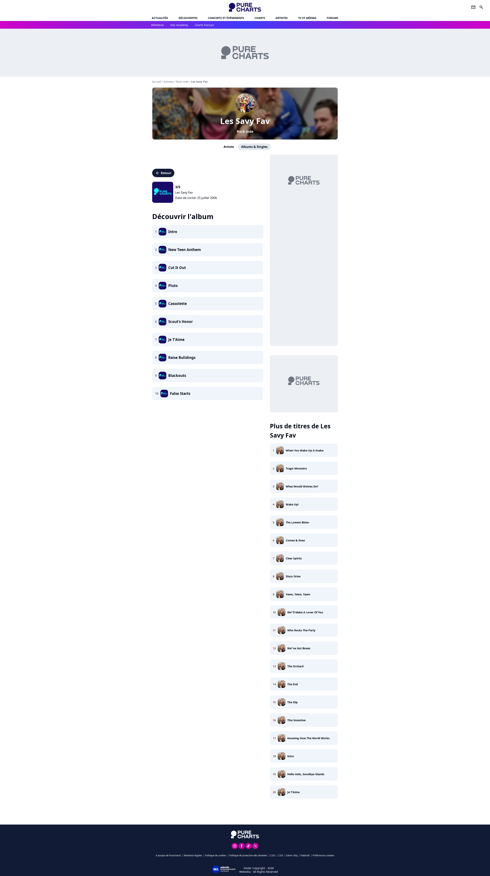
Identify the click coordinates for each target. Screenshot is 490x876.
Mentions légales (193, 855)
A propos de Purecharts (168, 855)
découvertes (188, 18)
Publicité (305, 855)
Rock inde (245, 131)
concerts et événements (226, 18)
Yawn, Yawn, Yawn (298, 594)
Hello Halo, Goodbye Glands (305, 774)
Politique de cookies (215, 855)
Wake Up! (292, 504)
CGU (272, 855)
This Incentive (296, 720)
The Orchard (295, 666)
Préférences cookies (323, 855)
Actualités (160, 18)
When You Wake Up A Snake (304, 450)
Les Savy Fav (245, 120)
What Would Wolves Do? (302, 486)
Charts (260, 18)
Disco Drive (293, 576)
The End (292, 684)
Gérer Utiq (291, 855)
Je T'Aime (293, 792)
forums (332, 18)
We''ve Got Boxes (298, 648)
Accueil (156, 81)
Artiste (229, 147)
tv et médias (307, 18)
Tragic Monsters (296, 468)
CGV (280, 855)
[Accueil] (245, 7)
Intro (290, 756)
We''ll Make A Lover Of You (305, 612)
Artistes (169, 81)
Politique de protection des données (248, 855)
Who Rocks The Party (301, 630)
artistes (281, 18)
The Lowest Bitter (297, 522)
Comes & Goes (295, 540)
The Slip (292, 702)
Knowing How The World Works (308, 738)
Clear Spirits (294, 558)
